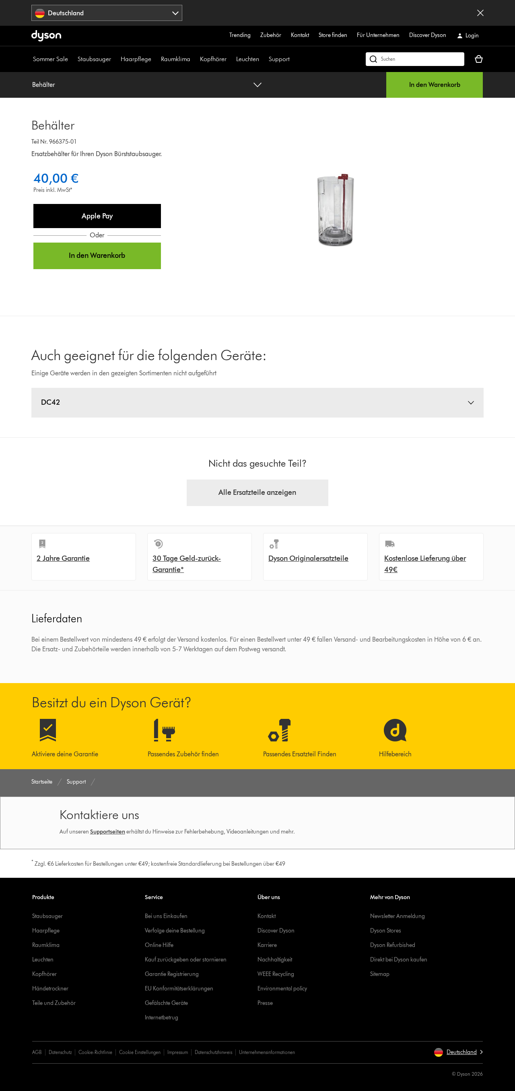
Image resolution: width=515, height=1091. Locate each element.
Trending (240, 35)
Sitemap (379, 974)
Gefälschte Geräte (166, 1003)
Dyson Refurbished (392, 945)
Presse (265, 1003)
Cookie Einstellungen (140, 1052)
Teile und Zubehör (54, 1003)
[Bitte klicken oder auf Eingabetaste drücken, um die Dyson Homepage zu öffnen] (46, 35)
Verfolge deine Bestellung (175, 930)
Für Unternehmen (378, 35)
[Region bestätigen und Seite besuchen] (480, 13)
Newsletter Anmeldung (397, 916)
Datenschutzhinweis (213, 1052)
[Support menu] (294, 59)
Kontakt (300, 35)
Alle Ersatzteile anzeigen (257, 492)
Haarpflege (136, 59)
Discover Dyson (427, 35)
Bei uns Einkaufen (166, 916)
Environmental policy (282, 988)
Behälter (43, 85)
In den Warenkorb (434, 85)
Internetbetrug (161, 1017)
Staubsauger (94, 59)
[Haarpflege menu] (155, 59)
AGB (37, 1052)
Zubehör (270, 35)
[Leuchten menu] (263, 59)
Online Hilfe (159, 945)
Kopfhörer (213, 59)
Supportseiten (107, 831)
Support (279, 59)
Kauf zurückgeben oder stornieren (186, 959)
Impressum (177, 1052)
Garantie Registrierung (172, 974)
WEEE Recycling (276, 974)
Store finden (333, 35)
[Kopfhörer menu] (231, 59)
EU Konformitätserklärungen (179, 988)
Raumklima (175, 59)
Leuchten (247, 59)
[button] (97, 216)
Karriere (267, 945)
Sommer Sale (50, 59)
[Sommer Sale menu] (72, 59)
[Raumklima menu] (194, 59)
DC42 (50, 402)
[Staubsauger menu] (115, 59)
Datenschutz (60, 1052)
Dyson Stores (385, 930)
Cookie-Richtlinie (95, 1052)
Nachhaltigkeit (275, 959)
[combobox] (106, 13)
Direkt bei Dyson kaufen (398, 959)
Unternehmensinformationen (267, 1052)
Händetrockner (50, 988)
